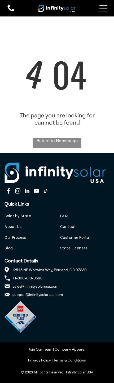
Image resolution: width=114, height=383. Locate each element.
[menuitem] (29, 215)
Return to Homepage (57, 140)
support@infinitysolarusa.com (37, 294)
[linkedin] (27, 191)
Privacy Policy (39, 360)
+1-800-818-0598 (27, 278)
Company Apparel (70, 349)
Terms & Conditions (69, 360)
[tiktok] (46, 191)
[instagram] (18, 191)
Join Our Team (40, 349)
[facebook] (8, 191)
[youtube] (36, 191)
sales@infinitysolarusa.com (35, 286)
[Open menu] (103, 8)
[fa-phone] (11, 11)
